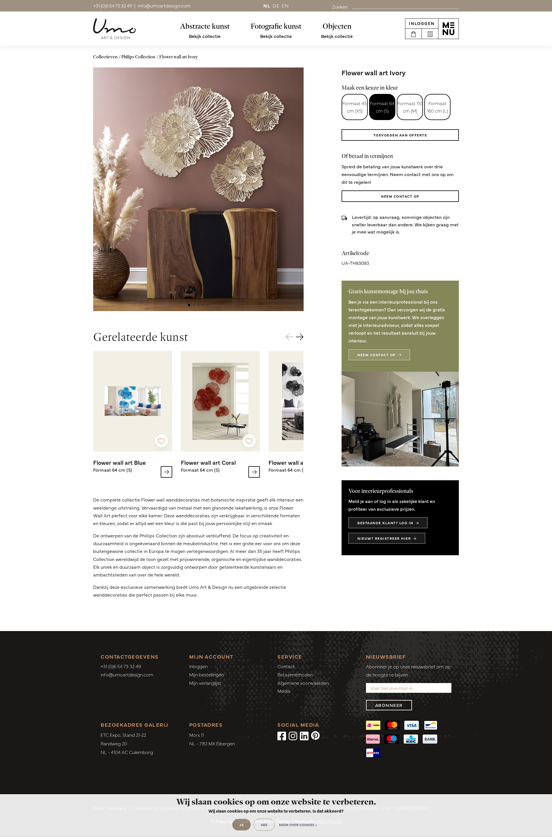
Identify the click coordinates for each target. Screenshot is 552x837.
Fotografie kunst (276, 26)
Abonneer (389, 705)
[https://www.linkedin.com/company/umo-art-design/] (304, 735)
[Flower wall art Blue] (133, 401)
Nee (264, 824)
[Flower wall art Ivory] (198, 189)
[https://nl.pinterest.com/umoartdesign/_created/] (315, 735)
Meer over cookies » (298, 824)
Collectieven (105, 56)
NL (267, 5)
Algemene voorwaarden (303, 683)
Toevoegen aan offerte (400, 135)
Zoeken (340, 6)
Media (283, 691)
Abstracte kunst (205, 26)
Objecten (337, 26)
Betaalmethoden (295, 674)
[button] (189, 305)
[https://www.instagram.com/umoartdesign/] (293, 735)
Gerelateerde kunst (140, 336)
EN (285, 5)
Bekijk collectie (205, 36)
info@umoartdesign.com (127, 674)
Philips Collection (138, 56)
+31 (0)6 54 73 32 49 (121, 666)
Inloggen (422, 23)
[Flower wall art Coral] (220, 401)
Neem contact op (400, 196)
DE (276, 5)
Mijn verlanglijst (205, 683)
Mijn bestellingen (206, 674)
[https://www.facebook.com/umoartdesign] (281, 735)
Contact (286, 666)
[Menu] (448, 28)
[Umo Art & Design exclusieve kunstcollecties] (114, 28)
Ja (241, 824)
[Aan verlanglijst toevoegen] (161, 440)
